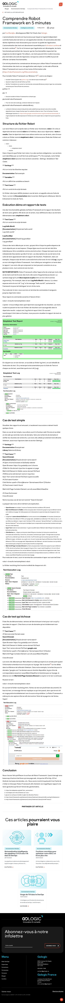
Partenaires (5, 970)
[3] (46, 79)
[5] (50, 664)
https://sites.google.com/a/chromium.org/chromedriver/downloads (39, 113)
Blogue (7, 8)
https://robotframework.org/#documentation (20, 72)
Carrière (4, 979)
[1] (15, 47)
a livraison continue (52, 45)
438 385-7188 (41, 968)
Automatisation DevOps (18, 8)
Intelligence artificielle (27, 28)
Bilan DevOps (5, 961)
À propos (4, 973)
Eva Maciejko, (10, 33)
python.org (24, 79)
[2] (38, 75)
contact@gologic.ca (43, 971)
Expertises (5, 964)
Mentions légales (57, 991)
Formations (5, 967)
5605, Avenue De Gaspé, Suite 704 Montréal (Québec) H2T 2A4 (44, 963)
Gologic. (44, 33)
